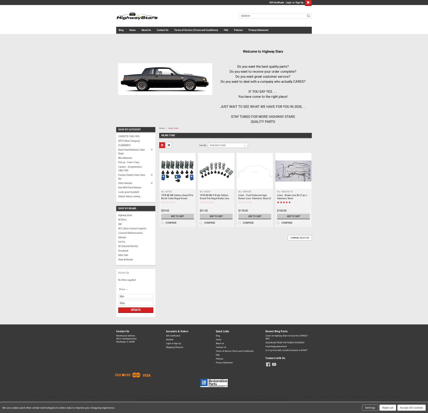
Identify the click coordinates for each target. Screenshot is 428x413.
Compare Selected (299, 238)
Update (136, 310)
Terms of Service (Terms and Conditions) (196, 30)
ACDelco (122, 219)
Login (289, 2)
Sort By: (203, 145)
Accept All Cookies (411, 407)
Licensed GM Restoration (130, 232)
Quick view (177, 186)
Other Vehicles (125, 183)
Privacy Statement (258, 30)
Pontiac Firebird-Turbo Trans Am (131, 176)
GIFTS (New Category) (129, 140)
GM (120, 224)
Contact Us (162, 30)
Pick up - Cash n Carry (128, 162)
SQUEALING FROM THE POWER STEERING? (284, 342)
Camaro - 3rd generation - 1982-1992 (130, 168)
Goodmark (123, 250)
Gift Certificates (173, 336)
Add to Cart (177, 216)
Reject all (387, 407)
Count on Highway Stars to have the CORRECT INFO (286, 337)
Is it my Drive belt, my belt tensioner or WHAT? (286, 350)
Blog (121, 30)
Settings (370, 407)
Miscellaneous (125, 157)
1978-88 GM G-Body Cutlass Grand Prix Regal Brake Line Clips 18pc (214, 198)
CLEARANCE (124, 145)
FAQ (226, 30)
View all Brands (125, 259)
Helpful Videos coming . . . (130, 196)
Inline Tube (123, 255)
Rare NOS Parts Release (129, 187)
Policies (238, 30)
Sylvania (122, 237)
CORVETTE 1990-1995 (128, 136)
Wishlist (170, 339)
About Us (146, 30)
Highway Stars (125, 215)
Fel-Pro (121, 241)
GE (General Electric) (128, 246)
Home (132, 30)
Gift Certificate (276, 2)
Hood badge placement (276, 346)
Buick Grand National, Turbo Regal (131, 151)
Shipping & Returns (174, 347)
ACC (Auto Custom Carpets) (132, 228)
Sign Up (299, 2)
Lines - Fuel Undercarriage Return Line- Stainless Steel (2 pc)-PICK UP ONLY (254, 198)
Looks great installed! (128, 192)
